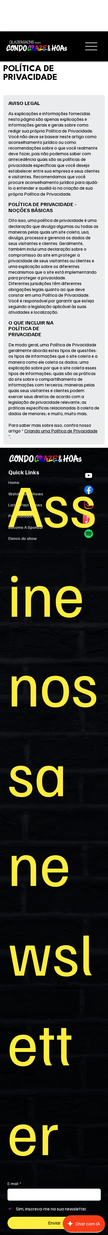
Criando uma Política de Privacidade (61, 431)
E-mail (14, 1183)
